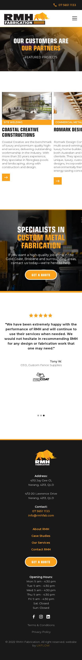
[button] (74, 18)
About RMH (41, 529)
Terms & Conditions (41, 625)
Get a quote (41, 274)
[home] (27, 18)
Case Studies (40, 536)
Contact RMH (41, 549)
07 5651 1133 (41, 511)
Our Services (41, 542)
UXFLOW (43, 645)
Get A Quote (41, 561)
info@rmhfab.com (41, 515)
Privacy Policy (41, 632)
